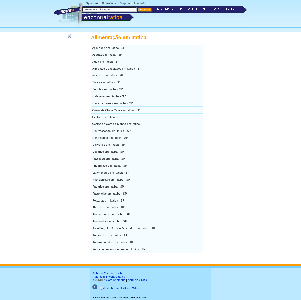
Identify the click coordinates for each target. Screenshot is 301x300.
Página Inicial (92, 3)
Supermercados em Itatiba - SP (112, 242)
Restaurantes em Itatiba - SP (111, 214)
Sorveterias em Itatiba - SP (109, 235)
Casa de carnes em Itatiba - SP (112, 103)
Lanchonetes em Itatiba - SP (110, 172)
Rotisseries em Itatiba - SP (109, 221)
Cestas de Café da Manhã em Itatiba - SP (119, 123)
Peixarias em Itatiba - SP (108, 200)
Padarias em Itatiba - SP (108, 186)
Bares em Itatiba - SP (106, 82)
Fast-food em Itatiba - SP (108, 158)
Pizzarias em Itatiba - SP (108, 207)
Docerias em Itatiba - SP (108, 151)
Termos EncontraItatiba (104, 297)
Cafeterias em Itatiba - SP (109, 96)
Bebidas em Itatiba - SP (107, 89)
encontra (103, 17)
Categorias (125, 3)
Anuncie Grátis (137, 280)
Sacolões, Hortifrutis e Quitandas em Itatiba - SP (123, 228)
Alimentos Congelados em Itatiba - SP (116, 68)
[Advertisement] (227, 95)
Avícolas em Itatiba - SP (107, 75)
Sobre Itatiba (140, 3)
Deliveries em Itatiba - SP (108, 144)
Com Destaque (116, 280)
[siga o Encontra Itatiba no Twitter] (119, 288)
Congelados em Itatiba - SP (110, 137)
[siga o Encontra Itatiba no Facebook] (94, 288)
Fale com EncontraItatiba (109, 276)
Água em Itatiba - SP (105, 61)
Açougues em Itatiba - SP (108, 47)
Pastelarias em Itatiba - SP (109, 193)
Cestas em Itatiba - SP (106, 117)
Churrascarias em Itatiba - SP (111, 130)
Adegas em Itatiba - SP (107, 54)
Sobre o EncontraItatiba (108, 273)
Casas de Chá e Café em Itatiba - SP (116, 110)
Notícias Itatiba (109, 3)
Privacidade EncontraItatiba (132, 297)
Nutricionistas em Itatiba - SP (111, 179)
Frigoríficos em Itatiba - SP (109, 165)
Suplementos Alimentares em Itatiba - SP (118, 249)
